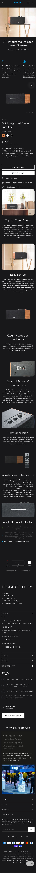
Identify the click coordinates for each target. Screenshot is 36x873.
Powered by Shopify (8, 860)
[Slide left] (26, 112)
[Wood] (3, 135)
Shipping (4, 144)
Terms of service (13, 863)
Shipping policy (25, 863)
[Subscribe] (31, 829)
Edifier (4, 119)
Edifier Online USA (14, 852)
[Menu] (2, 2)
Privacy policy (30, 860)
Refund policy (20, 860)
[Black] (12, 135)
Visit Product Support (13, 716)
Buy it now (18, 173)
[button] (28, 2)
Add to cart (18, 167)
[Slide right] (32, 112)
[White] (7, 135)
